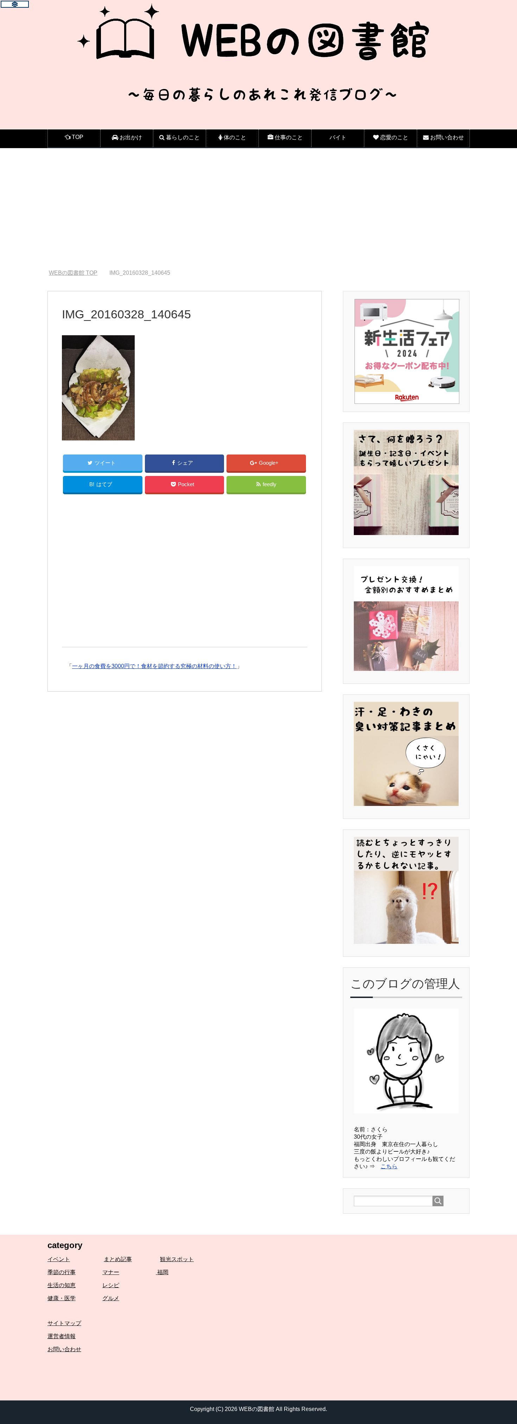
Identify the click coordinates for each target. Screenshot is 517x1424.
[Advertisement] (258, 209)
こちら (389, 1166)
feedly (269, 484)
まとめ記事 (118, 1259)
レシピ (110, 1285)
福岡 (162, 1272)
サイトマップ (64, 1323)
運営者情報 (61, 1336)
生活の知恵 (61, 1285)
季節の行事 (61, 1272)
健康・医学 (61, 1298)
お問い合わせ (64, 1349)
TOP (73, 273)
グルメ (110, 1298)
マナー (110, 1272)
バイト (338, 137)
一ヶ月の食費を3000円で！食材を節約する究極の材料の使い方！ (154, 666)
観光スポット (177, 1259)
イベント (58, 1259)
